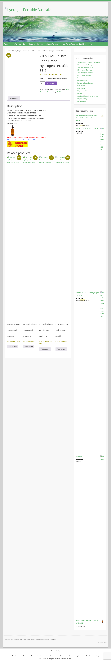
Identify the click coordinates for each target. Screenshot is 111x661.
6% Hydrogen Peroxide (84, 75)
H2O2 (59, 92)
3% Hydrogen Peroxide (84, 70)
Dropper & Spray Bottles (85, 83)
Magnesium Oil (82, 91)
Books (79, 78)
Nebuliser (80, 93)
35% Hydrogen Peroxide (19, 51)
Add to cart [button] (12, 346)
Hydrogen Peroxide (51, 44)
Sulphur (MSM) (82, 99)
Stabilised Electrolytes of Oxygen (87, 96)
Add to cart (51, 83)
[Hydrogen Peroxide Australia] (28, 9)
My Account (17, 44)
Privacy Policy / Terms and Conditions (73, 44)
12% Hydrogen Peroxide (85, 67)
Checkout (31, 44)
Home (9, 51)
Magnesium (81, 88)
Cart (24, 44)
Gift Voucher (81, 86)
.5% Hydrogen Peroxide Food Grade (88, 62)
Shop (90, 44)
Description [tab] (14, 98)
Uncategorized (81, 101)
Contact (39, 44)
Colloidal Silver (82, 80)
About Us (7, 44)
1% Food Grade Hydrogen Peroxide (88, 65)
